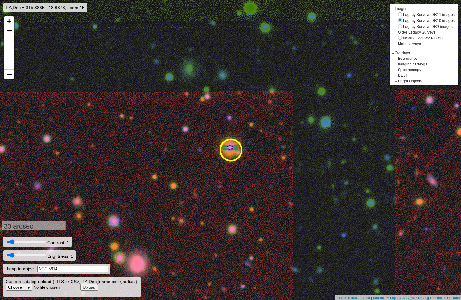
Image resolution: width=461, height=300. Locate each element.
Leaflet (365, 297)
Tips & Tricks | (348, 297)
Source (378, 297)
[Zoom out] (9, 74)
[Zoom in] (9, 21)
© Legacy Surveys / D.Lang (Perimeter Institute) (423, 297)
